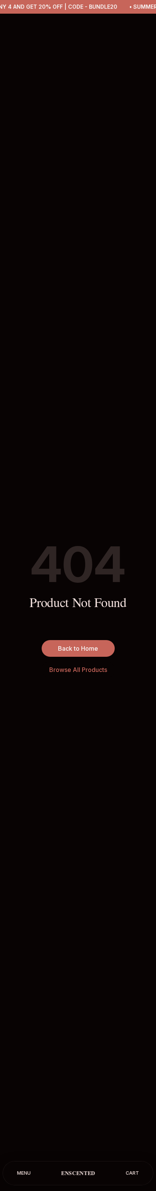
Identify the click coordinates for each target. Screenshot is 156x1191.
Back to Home (78, 648)
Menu (24, 1173)
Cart (132, 1173)
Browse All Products (78, 669)
